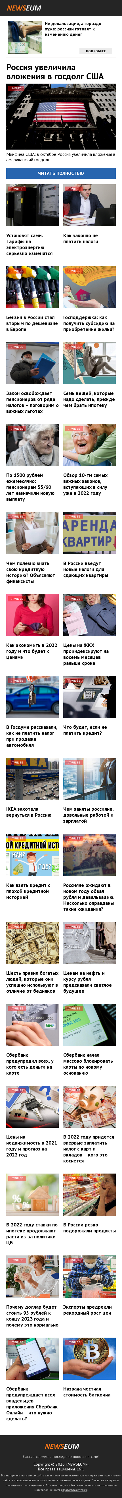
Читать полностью (61, 173)
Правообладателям (74, 1490)
